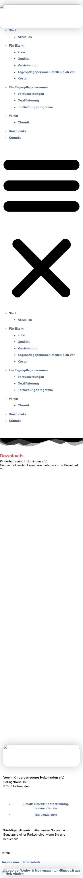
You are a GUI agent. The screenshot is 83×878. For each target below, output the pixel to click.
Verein (13, 115)
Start (12, 30)
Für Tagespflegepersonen (28, 87)
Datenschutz (31, 862)
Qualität (24, 58)
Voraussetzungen (31, 93)
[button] (41, 226)
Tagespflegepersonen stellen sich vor (46, 72)
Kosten (23, 78)
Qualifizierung (28, 100)
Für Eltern (16, 45)
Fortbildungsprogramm (35, 107)
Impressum (10, 862)
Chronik (24, 122)
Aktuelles (25, 37)
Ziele (21, 52)
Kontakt (15, 137)
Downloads (17, 131)
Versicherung (28, 65)
